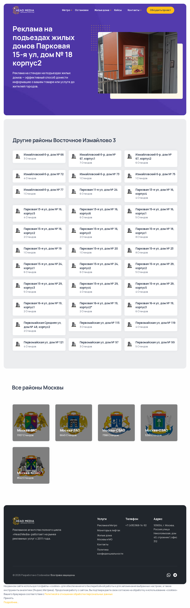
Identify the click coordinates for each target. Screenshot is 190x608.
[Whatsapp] (168, 575)
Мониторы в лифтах (108, 530)
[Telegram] (175, 575)
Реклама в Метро (107, 525)
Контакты (133, 10)
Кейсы (118, 10)
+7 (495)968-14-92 (136, 525)
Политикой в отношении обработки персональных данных (79, 594)
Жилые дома (101, 10)
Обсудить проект (160, 10)
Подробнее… (11, 602)
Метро (66, 10)
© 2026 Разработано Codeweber (31, 575)
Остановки (81, 10)
